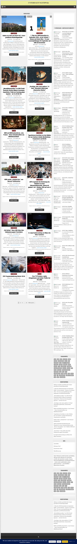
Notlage (64, 368)
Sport (72, 373)
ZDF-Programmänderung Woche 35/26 (14, 276)
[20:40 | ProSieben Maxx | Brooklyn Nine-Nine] (57, 342)
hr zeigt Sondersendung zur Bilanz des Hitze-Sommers (39, 234)
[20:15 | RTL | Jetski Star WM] (57, 184)
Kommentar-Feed (58, 448)
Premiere (59, 370)
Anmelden (56, 443)
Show (66, 373)
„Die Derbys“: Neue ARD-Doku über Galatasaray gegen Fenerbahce (14, 231)
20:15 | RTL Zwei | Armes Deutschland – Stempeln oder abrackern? (68, 159)
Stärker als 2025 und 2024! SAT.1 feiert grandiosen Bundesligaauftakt (14, 36)
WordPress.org (57, 451)
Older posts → (31, 302)
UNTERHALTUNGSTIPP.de (38, 3)
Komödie (65, 364)
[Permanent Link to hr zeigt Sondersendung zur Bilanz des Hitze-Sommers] (39, 221)
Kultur (55, 366)
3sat (55, 359)
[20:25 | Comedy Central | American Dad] (57, 327)
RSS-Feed (10, 39)
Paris (55, 370)
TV (57, 375)
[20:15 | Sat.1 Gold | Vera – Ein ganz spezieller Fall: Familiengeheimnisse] (57, 202)
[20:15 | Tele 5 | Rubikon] (57, 237)
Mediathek (69, 366)
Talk (55, 375)
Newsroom (11, 41)
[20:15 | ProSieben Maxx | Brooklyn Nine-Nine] (57, 132)
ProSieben (56, 371)
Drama (55, 361)
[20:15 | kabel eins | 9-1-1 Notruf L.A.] (57, 291)
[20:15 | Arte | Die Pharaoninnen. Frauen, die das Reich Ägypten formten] (57, 58)
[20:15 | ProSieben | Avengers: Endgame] (57, 151)
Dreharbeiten (60, 361)
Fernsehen (14, 33)
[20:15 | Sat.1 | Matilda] (57, 213)
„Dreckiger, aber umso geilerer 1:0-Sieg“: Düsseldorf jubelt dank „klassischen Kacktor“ (39, 88)
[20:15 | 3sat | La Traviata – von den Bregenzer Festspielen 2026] (57, 38)
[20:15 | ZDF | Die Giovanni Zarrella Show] (57, 262)
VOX (55, 377)
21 (26, 302)
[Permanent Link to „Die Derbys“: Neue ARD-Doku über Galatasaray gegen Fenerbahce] (14, 220)
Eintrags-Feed (57, 446)
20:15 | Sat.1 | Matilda (67, 206)
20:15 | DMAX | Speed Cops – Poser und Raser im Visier (67, 74)
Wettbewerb (62, 377)
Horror (60, 364)
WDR (58, 377)
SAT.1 (66, 371)
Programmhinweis (66, 370)
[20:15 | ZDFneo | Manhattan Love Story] (57, 280)
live (59, 366)
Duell (66, 361)
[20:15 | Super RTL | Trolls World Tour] (57, 223)
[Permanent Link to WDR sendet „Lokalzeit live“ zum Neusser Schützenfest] (14, 169)
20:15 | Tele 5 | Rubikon (67, 230)
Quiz (60, 371)
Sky (68, 373)
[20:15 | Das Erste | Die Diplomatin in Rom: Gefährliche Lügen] (57, 99)
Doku (69, 359)
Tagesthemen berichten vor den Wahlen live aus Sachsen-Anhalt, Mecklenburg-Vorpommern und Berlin (39, 137)
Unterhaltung (62, 375)
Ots (71, 368)
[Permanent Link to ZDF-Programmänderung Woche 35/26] (14, 264)
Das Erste (65, 359)
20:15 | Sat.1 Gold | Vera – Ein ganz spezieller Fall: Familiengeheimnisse (68, 197)
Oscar (68, 368)
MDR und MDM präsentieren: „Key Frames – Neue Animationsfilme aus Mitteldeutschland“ (13, 134)
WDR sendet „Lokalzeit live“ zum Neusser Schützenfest (13, 180)
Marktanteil (63, 366)
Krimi (69, 364)
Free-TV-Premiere (66, 363)
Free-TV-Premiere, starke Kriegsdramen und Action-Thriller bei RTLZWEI (39, 278)
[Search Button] (74, 7)
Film (14, 130)
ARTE (61, 359)
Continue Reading (14, 55)
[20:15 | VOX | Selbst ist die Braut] (57, 252)
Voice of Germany (69, 375)
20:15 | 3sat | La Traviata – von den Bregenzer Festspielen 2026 (68, 33)
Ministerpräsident (57, 368)
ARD (58, 359)
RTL (63, 371)
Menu (5, 6)
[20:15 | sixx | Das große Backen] (57, 309)
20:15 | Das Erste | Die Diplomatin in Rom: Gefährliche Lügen (67, 94)
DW (69, 361)
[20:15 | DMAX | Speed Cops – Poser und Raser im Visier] (57, 79)
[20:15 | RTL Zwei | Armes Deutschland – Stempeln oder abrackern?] (57, 164)
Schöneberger (57, 373)
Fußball (56, 364)
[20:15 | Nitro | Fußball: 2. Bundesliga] (57, 114)
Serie (62, 373)
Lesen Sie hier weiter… (14, 50)
